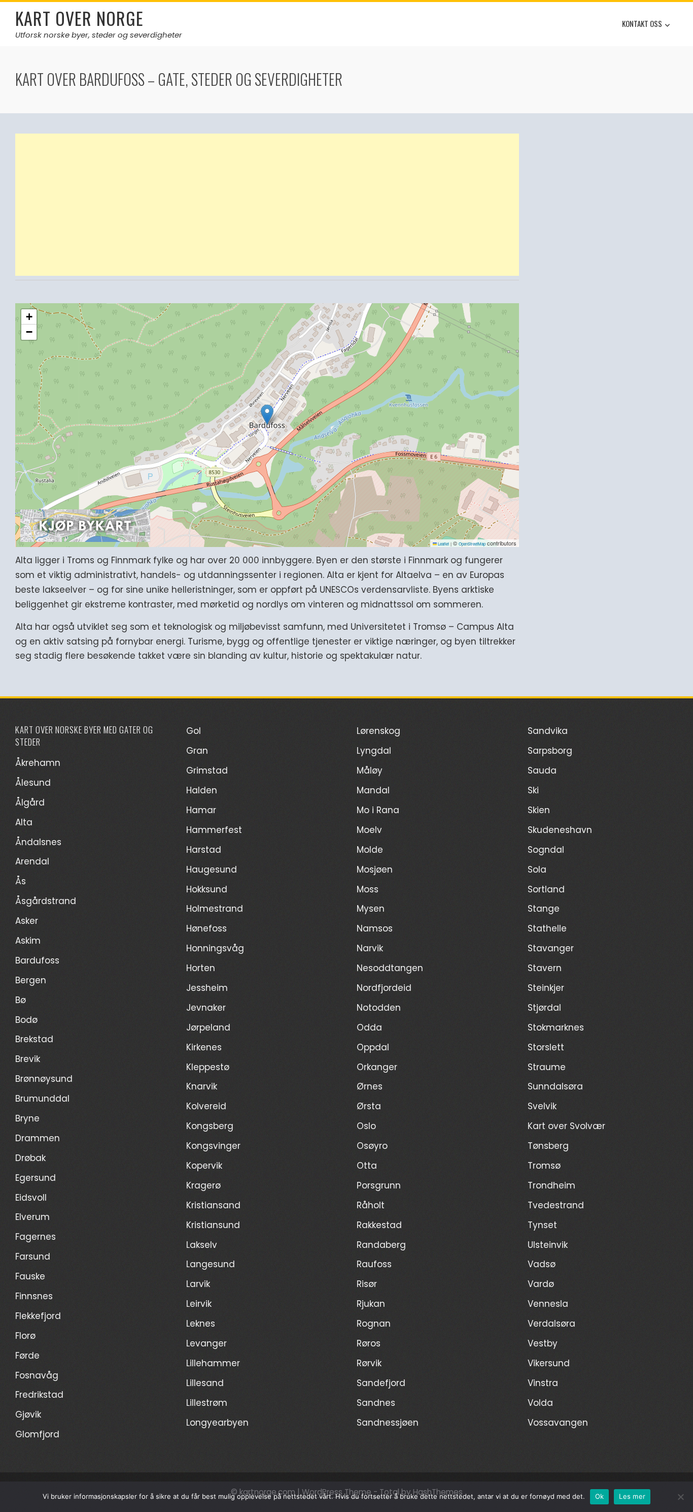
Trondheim (551, 1185)
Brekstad (34, 1039)
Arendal (32, 861)
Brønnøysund (44, 1079)
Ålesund (33, 783)
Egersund (35, 1178)
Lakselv (201, 1245)
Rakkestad (379, 1225)
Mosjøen (375, 869)
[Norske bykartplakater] (85, 524)
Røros (368, 1343)
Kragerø (203, 1185)
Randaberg (381, 1245)
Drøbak (30, 1158)
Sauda (542, 770)
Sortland (546, 889)
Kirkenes (204, 1047)
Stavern (545, 968)
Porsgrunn (379, 1185)
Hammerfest (214, 830)
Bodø (26, 1020)
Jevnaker (206, 1008)
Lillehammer (213, 1363)
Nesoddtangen (390, 968)
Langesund (210, 1264)
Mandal (373, 790)
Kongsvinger (213, 1146)
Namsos (375, 928)
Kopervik (204, 1166)
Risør (367, 1284)
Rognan (374, 1323)
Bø (20, 1000)
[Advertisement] (267, 205)
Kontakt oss (642, 23)
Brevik (27, 1059)
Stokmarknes (556, 1027)
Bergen (30, 980)
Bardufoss (37, 960)
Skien (539, 810)
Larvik (198, 1284)
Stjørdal (544, 1008)
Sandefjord (381, 1383)
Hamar (201, 810)
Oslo (366, 1126)
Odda (369, 1027)
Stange (544, 909)
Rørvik (369, 1363)
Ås (20, 881)
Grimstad (207, 770)
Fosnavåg (36, 1375)
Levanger (206, 1343)
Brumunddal (42, 1098)
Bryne (27, 1118)
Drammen (37, 1138)
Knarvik (201, 1086)
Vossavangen (558, 1423)
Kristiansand (213, 1205)
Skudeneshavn (560, 830)
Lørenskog (378, 731)
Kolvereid (206, 1106)
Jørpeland (208, 1027)
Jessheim (207, 988)
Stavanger (551, 948)
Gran (197, 751)
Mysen (371, 909)
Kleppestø (207, 1067)
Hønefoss (206, 928)
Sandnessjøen (388, 1423)
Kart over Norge (79, 18)
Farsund (32, 1256)
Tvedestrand (556, 1205)
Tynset (542, 1225)
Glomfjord (37, 1434)
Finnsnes (34, 1296)
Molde (370, 850)
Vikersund (549, 1363)
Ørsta (369, 1106)
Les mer (632, 1496)
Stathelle (547, 928)
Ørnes (370, 1086)
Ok (599, 1496)
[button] (267, 414)
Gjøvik (28, 1414)
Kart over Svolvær (566, 1126)
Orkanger (377, 1067)
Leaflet (443, 543)
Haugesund (211, 869)
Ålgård (30, 802)
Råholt (371, 1205)
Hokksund (206, 889)
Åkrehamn (37, 763)
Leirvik (199, 1304)
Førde (27, 1355)
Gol (193, 731)
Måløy (370, 770)
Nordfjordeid (384, 988)
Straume (547, 1067)
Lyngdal (374, 751)
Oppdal (373, 1047)
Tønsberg (548, 1146)
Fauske (30, 1276)
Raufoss (374, 1264)
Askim (28, 941)
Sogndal (546, 850)
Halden (201, 790)
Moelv (369, 830)
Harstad (203, 850)
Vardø (541, 1284)
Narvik (370, 948)
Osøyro (372, 1146)
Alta (23, 822)
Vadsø (542, 1264)
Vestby (543, 1343)
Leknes (200, 1323)
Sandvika (548, 731)
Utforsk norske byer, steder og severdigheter (98, 34)
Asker (26, 921)
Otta (367, 1166)
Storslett (546, 1047)
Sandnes (376, 1403)
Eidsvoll (31, 1198)
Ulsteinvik (548, 1245)
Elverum (32, 1217)
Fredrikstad (39, 1395)
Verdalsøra (551, 1323)
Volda (540, 1403)
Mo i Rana (378, 810)
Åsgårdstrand (45, 901)
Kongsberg (209, 1126)
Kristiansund (213, 1225)
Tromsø (544, 1166)
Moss (367, 889)
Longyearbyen (217, 1423)
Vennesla (548, 1304)
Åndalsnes (38, 842)
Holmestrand (214, 909)
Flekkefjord (38, 1316)
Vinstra (543, 1383)
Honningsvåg (215, 948)
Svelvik (542, 1106)
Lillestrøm (206, 1403)
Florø (25, 1336)
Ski (533, 790)
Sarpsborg (550, 751)
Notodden (379, 1008)
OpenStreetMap (472, 543)
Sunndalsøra (555, 1086)
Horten (200, 968)
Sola (537, 869)
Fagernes (35, 1237)
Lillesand (205, 1383)
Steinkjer (546, 988)
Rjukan (371, 1304)
